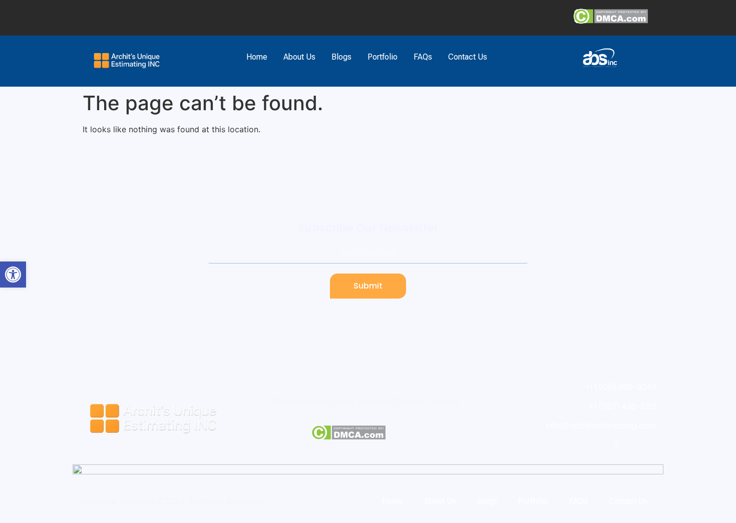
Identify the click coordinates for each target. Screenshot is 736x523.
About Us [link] (299, 57)
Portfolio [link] (382, 57)
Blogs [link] (341, 57)
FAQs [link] (423, 57)
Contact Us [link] (467, 57)
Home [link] (256, 57)
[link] (13, 275)
